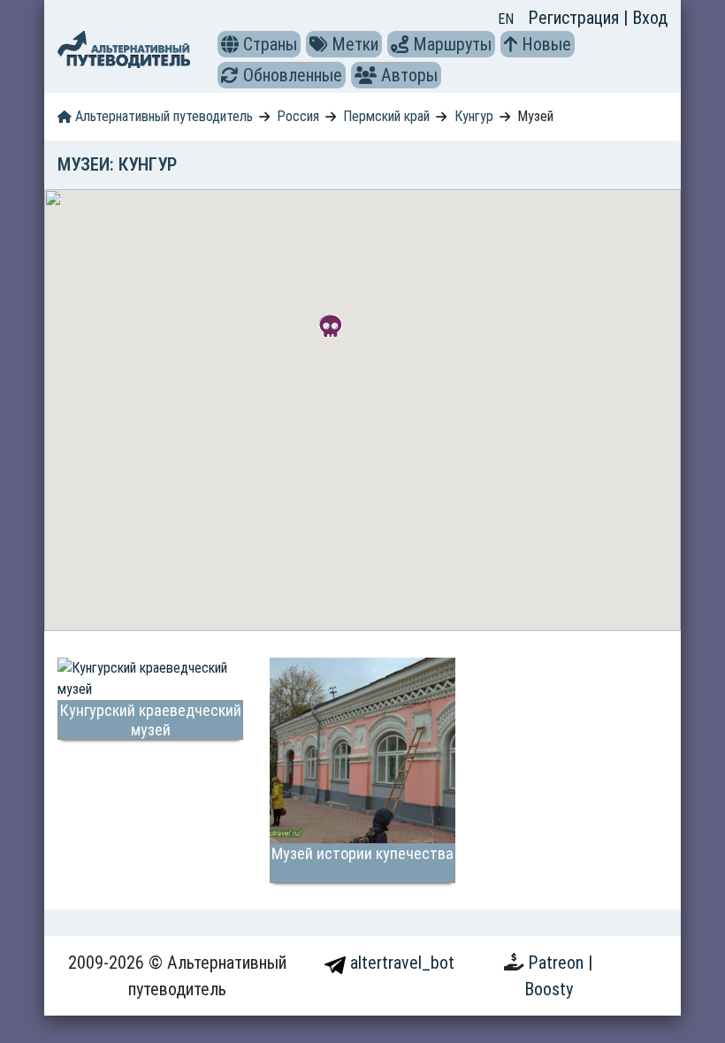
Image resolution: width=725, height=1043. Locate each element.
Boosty (548, 989)
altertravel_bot (400, 962)
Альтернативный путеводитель (162, 116)
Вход (650, 17)
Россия (298, 116)
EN (506, 19)
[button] (230, 44)
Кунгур (473, 116)
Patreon (558, 962)
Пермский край (386, 116)
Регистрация (575, 17)
